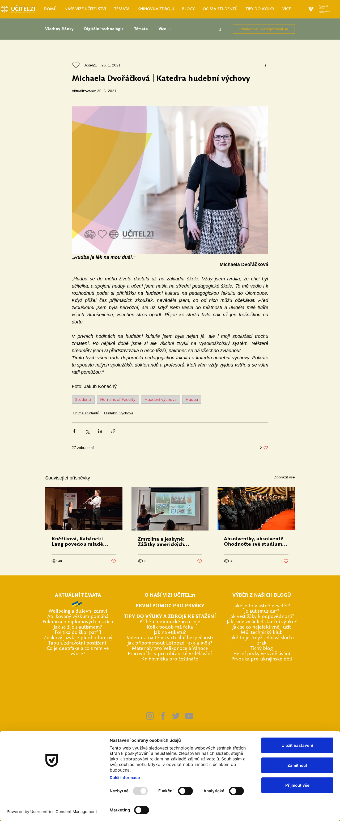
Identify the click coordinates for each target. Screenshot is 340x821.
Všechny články (59, 29)
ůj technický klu (262, 632)
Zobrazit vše (284, 477)
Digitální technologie (104, 29)
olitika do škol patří (78, 632)
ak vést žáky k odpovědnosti (261, 616)
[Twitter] (176, 716)
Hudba (192, 399)
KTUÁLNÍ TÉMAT (78, 595)
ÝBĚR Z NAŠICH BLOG (261, 595)
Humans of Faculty (117, 399)
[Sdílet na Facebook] (74, 431)
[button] (219, 29)
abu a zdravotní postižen (78, 643)
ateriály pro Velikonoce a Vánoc (171, 648)
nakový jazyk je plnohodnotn (78, 638)
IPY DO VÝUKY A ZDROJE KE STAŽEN (170, 616)
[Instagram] (150, 716)
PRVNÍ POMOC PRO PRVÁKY (169, 606)
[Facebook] (163, 716)
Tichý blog (261, 648)
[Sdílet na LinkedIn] (100, 431)
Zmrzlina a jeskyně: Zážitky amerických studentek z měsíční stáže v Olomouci (169, 542)
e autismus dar (261, 611)
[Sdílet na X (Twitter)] (87, 431)
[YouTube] (189, 716)
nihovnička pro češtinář (170, 659)
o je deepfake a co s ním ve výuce (79, 651)
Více (162, 29)
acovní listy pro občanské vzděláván (171, 653)
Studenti (83, 399)
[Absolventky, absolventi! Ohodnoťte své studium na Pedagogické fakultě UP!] (256, 508)
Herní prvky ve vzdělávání (261, 653)
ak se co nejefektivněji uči (261, 627)
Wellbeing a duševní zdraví (78, 611)
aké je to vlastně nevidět (261, 606)
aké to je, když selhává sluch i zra (262, 640)
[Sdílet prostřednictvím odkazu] (113, 431)
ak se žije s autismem (77, 627)
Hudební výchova (160, 399)
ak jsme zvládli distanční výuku (261, 622)
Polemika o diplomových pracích (77, 622)
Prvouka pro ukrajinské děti (261, 659)
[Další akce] (265, 65)
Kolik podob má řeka (170, 627)
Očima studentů (86, 413)
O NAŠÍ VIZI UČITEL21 (169, 595)
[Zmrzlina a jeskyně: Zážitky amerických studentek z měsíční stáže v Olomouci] (170, 509)
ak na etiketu (169, 632)
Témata (141, 29)
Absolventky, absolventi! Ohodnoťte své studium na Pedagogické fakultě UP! (254, 542)
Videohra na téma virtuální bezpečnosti (170, 638)
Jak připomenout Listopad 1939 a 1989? (170, 643)
